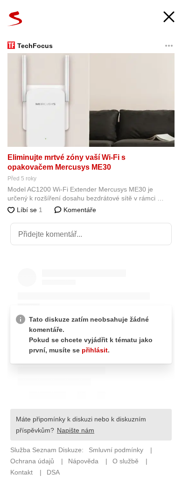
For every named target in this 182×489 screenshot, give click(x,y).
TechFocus (35, 45)
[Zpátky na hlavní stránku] (14, 18)
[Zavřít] (169, 18)
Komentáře (79, 210)
